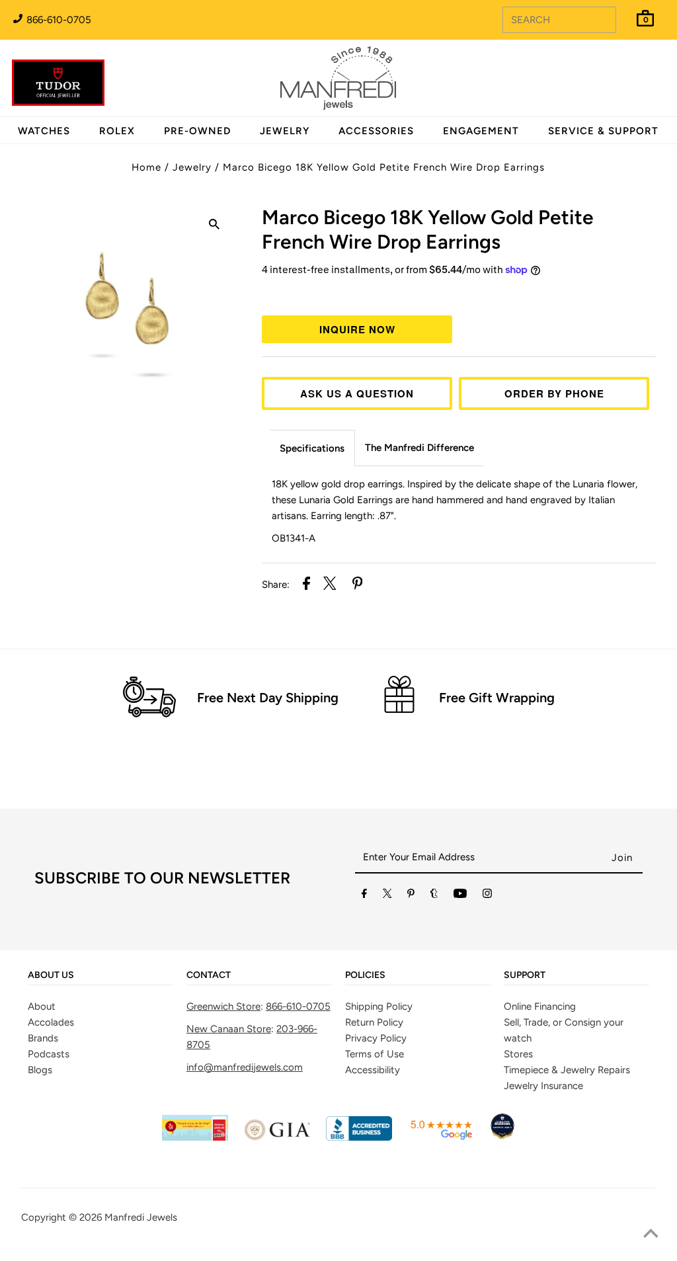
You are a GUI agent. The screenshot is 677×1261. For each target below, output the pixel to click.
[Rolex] (612, 86)
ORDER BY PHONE (554, 393)
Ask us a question (357, 393)
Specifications (312, 448)
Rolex (612, 71)
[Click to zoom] (214, 226)
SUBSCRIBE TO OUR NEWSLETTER (162, 877)
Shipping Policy (379, 1006)
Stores (518, 1054)
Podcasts (48, 1054)
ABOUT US (51, 975)
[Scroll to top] (650, 1234)
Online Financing (540, 1006)
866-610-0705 (57, 20)
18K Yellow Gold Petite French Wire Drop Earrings (428, 229)
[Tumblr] (434, 896)
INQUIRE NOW (357, 329)
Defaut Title (459, 294)
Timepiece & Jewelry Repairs (567, 1070)
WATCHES (44, 131)
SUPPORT (524, 975)
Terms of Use (374, 1054)
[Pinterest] (411, 896)
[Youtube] (460, 896)
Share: (276, 584)
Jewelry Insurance (543, 1086)
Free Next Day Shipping (267, 698)
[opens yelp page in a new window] (195, 1137)
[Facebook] (364, 896)
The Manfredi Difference (419, 448)
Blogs (40, 1070)
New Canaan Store (228, 1029)
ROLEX (117, 131)
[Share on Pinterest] (357, 585)
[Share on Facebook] (306, 585)
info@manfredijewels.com (244, 1067)
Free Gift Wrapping (497, 698)
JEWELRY (284, 131)
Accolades (51, 1022)
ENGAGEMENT (481, 131)
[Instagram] (487, 896)
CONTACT (208, 975)
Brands (43, 1038)
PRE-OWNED (197, 131)
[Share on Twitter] (330, 585)
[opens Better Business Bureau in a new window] (359, 1137)
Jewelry (192, 167)
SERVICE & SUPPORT (603, 131)
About (42, 1006)
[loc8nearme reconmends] (502, 1137)
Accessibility (372, 1070)
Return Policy (374, 1022)
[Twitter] (387, 896)
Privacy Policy (376, 1038)
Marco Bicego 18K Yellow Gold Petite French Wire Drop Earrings (384, 167)
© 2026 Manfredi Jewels (123, 1217)
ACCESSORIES (376, 131)
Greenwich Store (223, 1006)
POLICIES (365, 975)
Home (146, 167)
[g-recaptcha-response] (338, 1251)
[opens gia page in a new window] (277, 1137)
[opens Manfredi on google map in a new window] (441, 1137)
